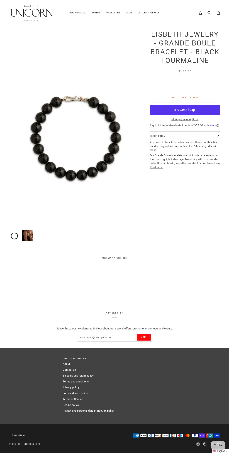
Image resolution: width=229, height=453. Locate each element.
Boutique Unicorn (22, 444)
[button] (95, 13)
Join (144, 337)
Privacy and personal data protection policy (88, 410)
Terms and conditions (76, 381)
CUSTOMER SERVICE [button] (74, 358)
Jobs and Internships (75, 393)
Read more (156, 167)
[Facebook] (198, 444)
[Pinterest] (204, 444)
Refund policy (71, 405)
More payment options (184, 119)
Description (157, 136)
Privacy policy (71, 387)
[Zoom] (75, 129)
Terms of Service (73, 399)
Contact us (69, 369)
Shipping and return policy (78, 375)
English (17, 435)
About (66, 363)
